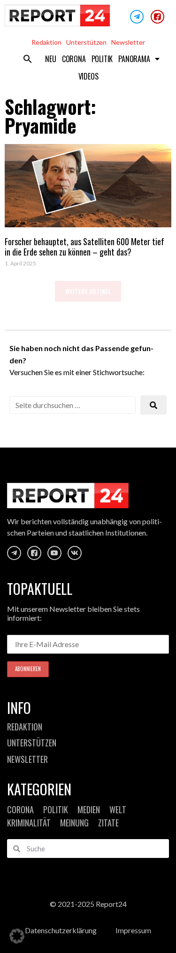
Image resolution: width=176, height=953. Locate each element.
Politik (102, 58)
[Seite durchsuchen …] (72, 405)
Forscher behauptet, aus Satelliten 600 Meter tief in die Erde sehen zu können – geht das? (84, 246)
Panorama (134, 58)
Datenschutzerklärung (61, 930)
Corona (74, 58)
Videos (88, 76)
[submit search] (153, 405)
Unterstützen (86, 42)
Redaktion (46, 42)
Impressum (133, 930)
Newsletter (128, 42)
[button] (28, 59)
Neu (50, 58)
